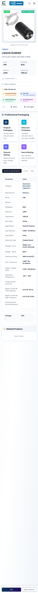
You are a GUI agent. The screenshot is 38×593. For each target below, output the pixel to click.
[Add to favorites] (4, 107)
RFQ (11, 590)
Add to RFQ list (29, 590)
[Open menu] (34, 3)
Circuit (25, 171)
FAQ (32, 171)
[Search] (29, 3)
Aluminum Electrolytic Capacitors (27, 186)
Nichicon (26, 193)
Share (15, 107)
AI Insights (30, 107)
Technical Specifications (11, 171)
